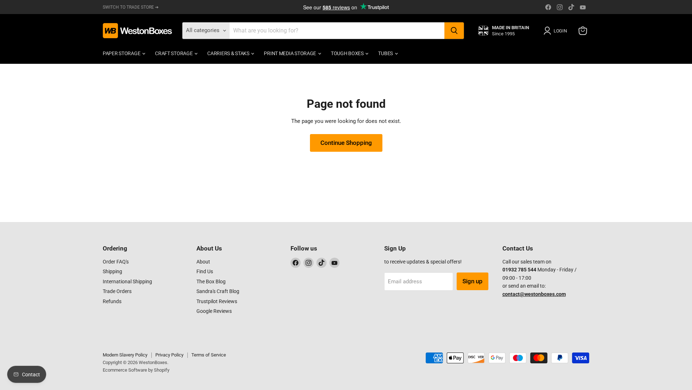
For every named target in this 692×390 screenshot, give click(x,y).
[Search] (454, 30)
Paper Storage (122, 53)
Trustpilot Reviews (216, 301)
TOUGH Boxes (348, 53)
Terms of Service (208, 355)
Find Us (204, 271)
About (203, 262)
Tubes (386, 53)
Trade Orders (117, 291)
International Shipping (127, 281)
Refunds (112, 301)
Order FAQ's (116, 262)
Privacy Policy (169, 355)
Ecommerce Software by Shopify (136, 370)
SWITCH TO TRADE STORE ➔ (131, 7)
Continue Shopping (346, 142)
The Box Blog (211, 281)
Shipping (112, 271)
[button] (556, 30)
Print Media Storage (290, 53)
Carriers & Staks (228, 53)
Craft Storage (174, 53)
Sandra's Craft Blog (217, 291)
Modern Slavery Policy (125, 355)
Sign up (472, 281)
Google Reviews (214, 311)
